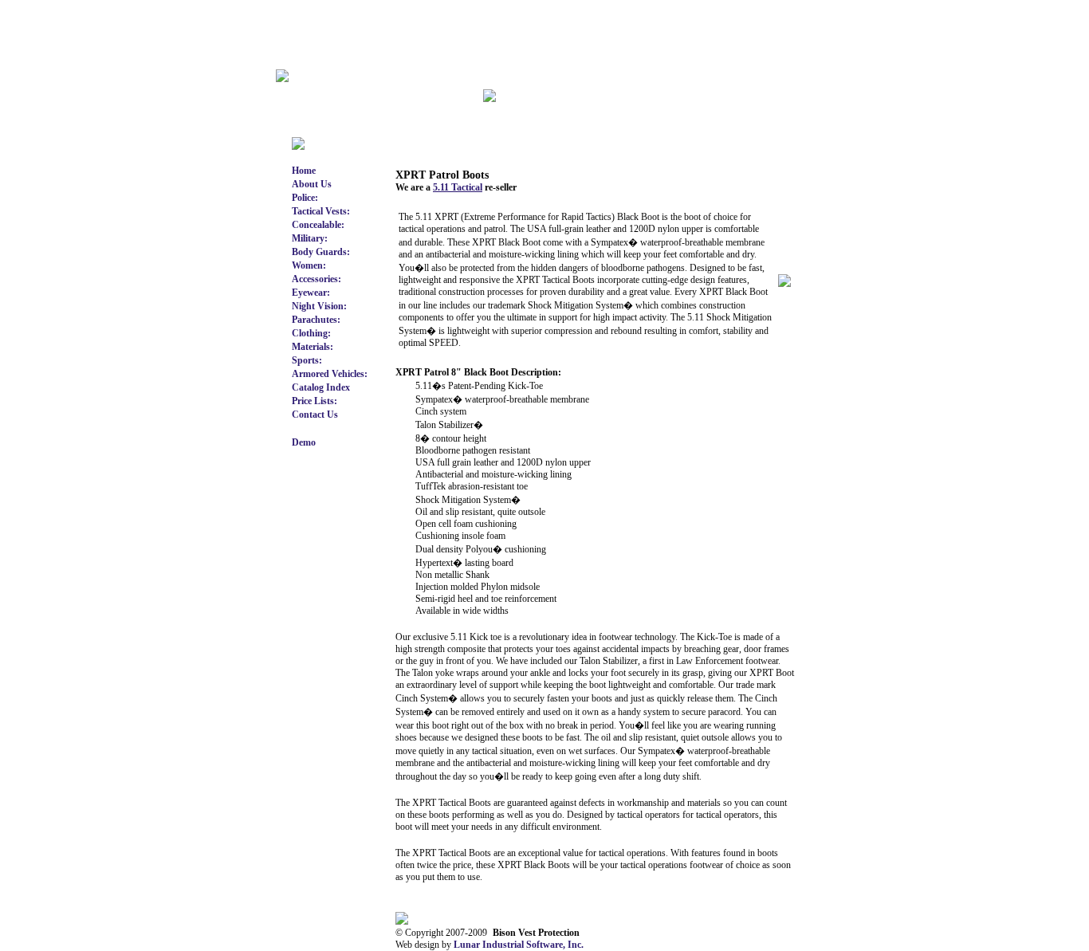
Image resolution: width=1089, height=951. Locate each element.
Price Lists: (314, 401)
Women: (309, 265)
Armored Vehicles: (330, 373)
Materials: (312, 346)
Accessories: (316, 279)
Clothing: (311, 333)
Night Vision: (319, 306)
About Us (312, 184)
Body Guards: (321, 251)
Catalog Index (321, 387)
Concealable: (318, 224)
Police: (305, 197)
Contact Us (315, 414)
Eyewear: (311, 292)
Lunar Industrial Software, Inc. (519, 944)
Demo (304, 442)
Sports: (307, 360)
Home (304, 170)
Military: (310, 238)
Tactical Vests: (321, 211)
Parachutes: (316, 319)
